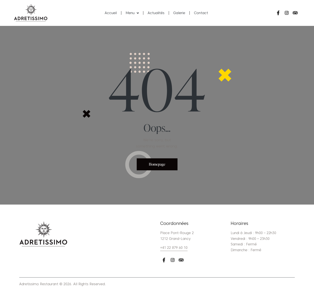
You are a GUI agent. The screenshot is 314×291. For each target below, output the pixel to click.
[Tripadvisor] (295, 13)
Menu (130, 13)
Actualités (156, 13)
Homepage (157, 164)
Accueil (111, 13)
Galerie (179, 13)
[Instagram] (287, 13)
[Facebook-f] (278, 13)
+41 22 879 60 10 (174, 248)
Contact (201, 13)
